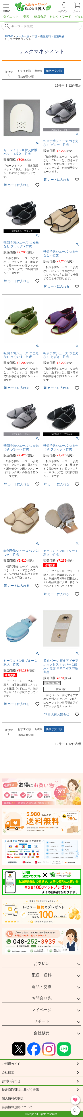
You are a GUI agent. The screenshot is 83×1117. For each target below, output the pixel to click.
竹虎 (34, 36)
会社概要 (42, 1033)
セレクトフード (60, 16)
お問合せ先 (42, 998)
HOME (9, 36)
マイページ (42, 1010)
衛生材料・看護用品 (52, 36)
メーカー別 (22, 36)
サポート (42, 1021)
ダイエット (11, 16)
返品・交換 (42, 986)
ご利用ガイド (11, 1064)
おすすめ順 (24, 70)
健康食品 (40, 16)
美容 (26, 16)
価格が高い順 (26, 76)
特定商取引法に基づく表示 (20, 1089)
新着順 (38, 70)
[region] (41, 18)
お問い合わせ (11, 1081)
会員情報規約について (17, 1107)
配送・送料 (42, 975)
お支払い (42, 963)
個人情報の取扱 (12, 1098)
